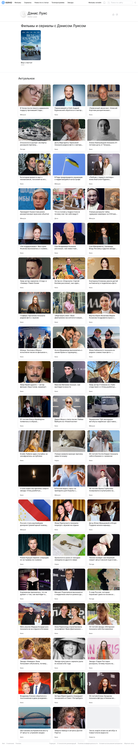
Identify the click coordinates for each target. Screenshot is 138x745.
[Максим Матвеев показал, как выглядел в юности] (69, 377)
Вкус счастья (26, 62)
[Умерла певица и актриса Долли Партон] (69, 723)
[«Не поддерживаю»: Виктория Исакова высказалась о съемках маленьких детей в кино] (34, 239)
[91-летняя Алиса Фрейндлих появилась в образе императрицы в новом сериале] (34, 412)
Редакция (52, 743)
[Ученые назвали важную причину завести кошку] (69, 446)
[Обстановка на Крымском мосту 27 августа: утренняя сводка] (34, 723)
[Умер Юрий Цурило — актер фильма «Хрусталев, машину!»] (34, 377)
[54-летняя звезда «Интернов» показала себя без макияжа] (103, 619)
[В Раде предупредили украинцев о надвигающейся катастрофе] (69, 170)
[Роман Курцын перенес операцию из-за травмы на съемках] (34, 550)
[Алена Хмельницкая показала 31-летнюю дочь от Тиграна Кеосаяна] (103, 135)
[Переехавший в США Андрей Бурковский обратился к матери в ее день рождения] (69, 101)
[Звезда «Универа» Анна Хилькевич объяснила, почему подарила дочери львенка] (34, 654)
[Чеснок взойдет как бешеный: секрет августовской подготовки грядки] (103, 550)
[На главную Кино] (8, 2)
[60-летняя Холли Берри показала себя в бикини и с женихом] (103, 446)
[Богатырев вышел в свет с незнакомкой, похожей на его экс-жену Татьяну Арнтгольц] (34, 170)
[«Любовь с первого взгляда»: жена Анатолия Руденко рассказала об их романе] (103, 170)
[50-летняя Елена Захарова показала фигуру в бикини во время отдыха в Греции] (103, 688)
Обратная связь (129, 743)
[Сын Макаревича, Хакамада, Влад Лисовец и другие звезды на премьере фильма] (103, 239)
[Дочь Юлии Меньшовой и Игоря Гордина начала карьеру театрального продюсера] (103, 515)
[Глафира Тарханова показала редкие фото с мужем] (34, 308)
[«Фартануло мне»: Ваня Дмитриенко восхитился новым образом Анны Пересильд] (69, 308)
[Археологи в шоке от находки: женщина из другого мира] (69, 550)
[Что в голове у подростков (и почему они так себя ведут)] (69, 204)
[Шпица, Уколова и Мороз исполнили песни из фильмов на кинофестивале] (34, 343)
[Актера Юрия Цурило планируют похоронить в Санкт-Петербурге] (69, 688)
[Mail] (3, 2)
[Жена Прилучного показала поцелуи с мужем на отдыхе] (69, 515)
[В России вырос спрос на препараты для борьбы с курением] (69, 481)
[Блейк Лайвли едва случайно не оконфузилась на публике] (34, 446)
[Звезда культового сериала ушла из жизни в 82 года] (69, 654)
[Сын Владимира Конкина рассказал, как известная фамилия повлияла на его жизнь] (69, 239)
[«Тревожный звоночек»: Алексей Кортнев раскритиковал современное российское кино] (103, 101)
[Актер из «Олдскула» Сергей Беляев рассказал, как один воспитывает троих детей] (69, 273)
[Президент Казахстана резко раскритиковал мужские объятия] (34, 204)
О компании (10, 743)
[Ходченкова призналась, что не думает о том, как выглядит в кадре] (34, 585)
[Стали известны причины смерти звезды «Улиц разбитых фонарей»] (34, 481)
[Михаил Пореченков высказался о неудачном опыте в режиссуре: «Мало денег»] (69, 585)
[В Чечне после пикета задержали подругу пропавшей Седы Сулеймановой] (34, 101)
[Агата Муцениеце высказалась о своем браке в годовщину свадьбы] (69, 343)
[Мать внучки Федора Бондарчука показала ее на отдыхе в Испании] (34, 619)
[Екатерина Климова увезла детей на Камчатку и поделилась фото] (103, 273)
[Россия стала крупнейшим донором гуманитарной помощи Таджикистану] (34, 515)
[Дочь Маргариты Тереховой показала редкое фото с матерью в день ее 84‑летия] (69, 135)
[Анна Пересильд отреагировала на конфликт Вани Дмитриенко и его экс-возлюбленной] (69, 619)
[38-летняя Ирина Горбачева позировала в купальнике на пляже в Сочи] (103, 481)
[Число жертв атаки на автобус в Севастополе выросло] (103, 723)
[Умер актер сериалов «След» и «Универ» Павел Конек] (34, 273)
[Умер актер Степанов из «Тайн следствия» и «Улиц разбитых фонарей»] (103, 377)
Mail (3, 743)
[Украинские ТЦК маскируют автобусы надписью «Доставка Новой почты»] (103, 412)
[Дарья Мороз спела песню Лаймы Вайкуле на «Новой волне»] (69, 412)
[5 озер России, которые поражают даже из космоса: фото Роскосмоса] (103, 585)
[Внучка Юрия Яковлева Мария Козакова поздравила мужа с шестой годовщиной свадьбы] (103, 308)
